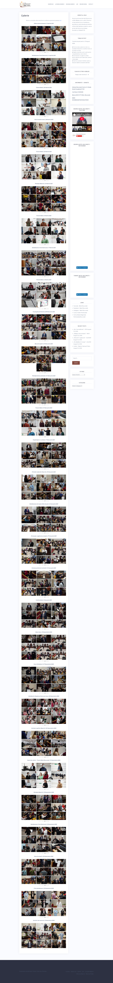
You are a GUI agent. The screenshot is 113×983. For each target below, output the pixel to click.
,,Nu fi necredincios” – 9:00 (80, 329)
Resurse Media (83, 4)
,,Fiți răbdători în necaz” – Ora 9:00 (82, 342)
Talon (38, 971)
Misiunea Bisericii (70, 4)
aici (60, 20)
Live (77, 4)
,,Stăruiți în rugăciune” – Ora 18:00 (82, 337)
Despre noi (50, 4)
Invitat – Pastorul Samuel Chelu (82, 346)
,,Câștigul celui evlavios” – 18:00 (82, 333)
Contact (90, 4)
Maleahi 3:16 (82, 30)
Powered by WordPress (25, 971)
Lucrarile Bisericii (59, 4)
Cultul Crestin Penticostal (80, 312)
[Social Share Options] (73, 166)
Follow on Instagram (83, 267)
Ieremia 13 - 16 (85, 74)
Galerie (79, 971)
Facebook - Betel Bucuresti (81, 308)
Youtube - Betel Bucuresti (80, 306)
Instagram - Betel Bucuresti (81, 310)
